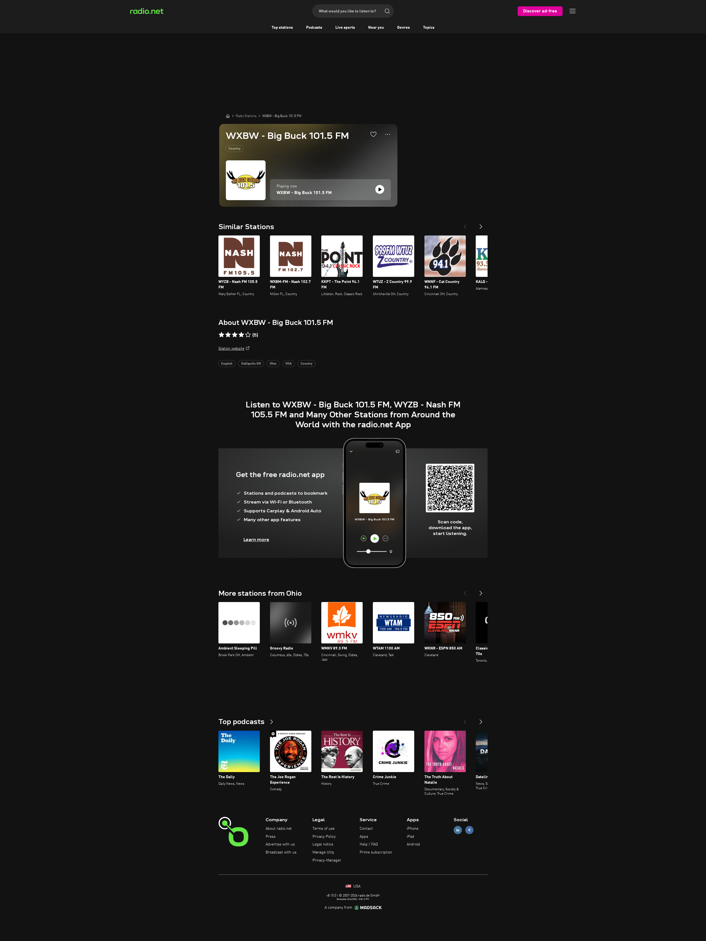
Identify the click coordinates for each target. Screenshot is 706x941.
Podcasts (314, 28)
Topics (428, 28)
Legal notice (322, 844)
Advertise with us (280, 844)
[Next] (481, 224)
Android (413, 844)
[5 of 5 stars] (248, 335)
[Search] (387, 11)
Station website (231, 349)
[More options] (387, 134)
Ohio (273, 363)
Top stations (282, 28)
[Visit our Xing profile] (469, 830)
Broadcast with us (281, 852)
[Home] (228, 116)
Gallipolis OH (251, 363)
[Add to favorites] (373, 134)
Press (271, 837)
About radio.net (279, 829)
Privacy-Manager (326, 860)
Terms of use (323, 829)
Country (234, 148)
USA (288, 363)
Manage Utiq (323, 852)
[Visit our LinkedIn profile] (458, 830)
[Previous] (465, 224)
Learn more (256, 539)
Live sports (345, 28)
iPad (410, 837)
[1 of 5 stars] (221, 335)
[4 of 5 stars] (241, 335)
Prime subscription (376, 852)
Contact (366, 829)
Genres (403, 28)
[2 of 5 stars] (228, 335)
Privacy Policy (324, 837)
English (226, 363)
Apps (364, 837)
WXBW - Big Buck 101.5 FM (304, 193)
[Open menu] (572, 11)
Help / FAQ (369, 844)
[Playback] (379, 189)
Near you (376, 28)
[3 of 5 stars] (234, 335)
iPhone (412, 829)
